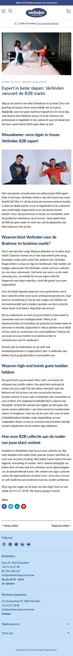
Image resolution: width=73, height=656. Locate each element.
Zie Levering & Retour (48, 23)
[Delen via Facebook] (4, 506)
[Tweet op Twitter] (10, 506)
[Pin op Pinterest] (23, 506)
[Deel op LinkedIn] (17, 506)
